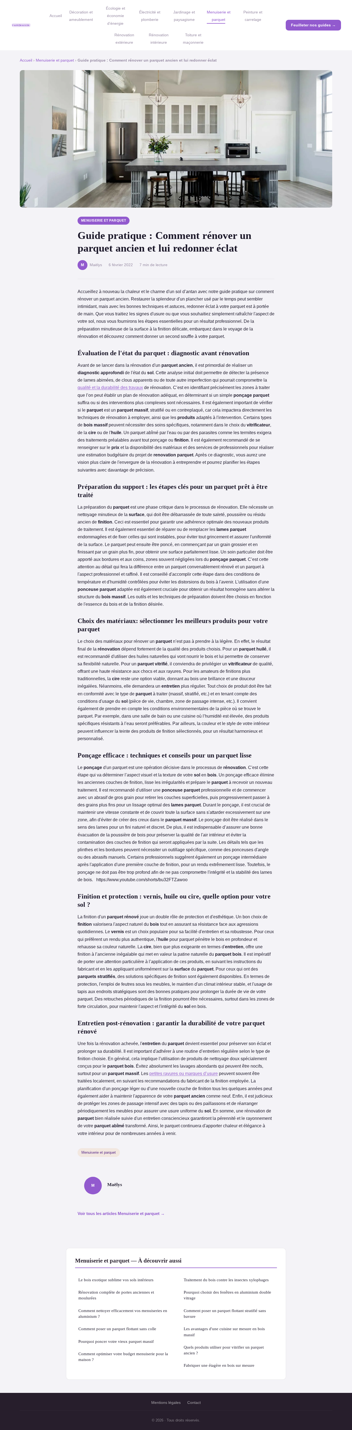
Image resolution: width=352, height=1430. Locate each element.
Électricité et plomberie (149, 16)
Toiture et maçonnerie (193, 39)
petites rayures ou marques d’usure (183, 1073)
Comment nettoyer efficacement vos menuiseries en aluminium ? (122, 1313)
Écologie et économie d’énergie (115, 15)
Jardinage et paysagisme (184, 16)
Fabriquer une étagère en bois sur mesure (219, 1365)
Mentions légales (166, 1402)
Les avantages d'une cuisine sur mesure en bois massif (224, 1331)
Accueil (56, 15)
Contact (194, 1402)
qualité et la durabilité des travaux (110, 387)
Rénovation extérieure (124, 39)
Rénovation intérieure (159, 39)
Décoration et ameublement (81, 16)
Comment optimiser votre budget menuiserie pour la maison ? (123, 1356)
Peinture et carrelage (252, 16)
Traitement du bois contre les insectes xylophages (226, 1279)
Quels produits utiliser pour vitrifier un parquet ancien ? (224, 1350)
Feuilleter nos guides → (313, 25)
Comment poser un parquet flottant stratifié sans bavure (225, 1313)
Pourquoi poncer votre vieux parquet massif (116, 1341)
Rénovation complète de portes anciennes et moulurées (116, 1295)
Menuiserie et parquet (218, 16)
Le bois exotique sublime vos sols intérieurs (115, 1279)
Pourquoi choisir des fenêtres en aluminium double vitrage (227, 1295)
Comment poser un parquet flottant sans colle (117, 1328)
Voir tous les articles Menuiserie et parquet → (121, 1213)
